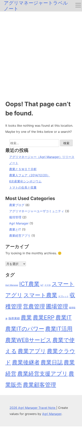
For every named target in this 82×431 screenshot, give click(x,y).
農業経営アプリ (20, 235)
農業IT (63, 317)
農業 (26, 317)
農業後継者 (26, 362)
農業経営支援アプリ (42, 373)
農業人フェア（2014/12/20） (29, 175)
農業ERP (44, 317)
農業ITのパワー (24, 328)
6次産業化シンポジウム (25, 181)
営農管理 (34, 306)
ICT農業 (29, 283)
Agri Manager (19, 223)
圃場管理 (57, 306)
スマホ (47, 285)
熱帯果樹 (14, 318)
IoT (41, 285)
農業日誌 (52, 362)
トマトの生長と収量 (23, 187)
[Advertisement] (41, 54)
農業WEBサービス (28, 340)
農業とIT (15, 229)
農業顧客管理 (39, 384)
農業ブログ (16, 205)
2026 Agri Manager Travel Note (33, 408)
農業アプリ (32, 351)
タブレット (63, 296)
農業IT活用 (58, 328)
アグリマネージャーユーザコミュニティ (36, 211)
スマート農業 (40, 295)
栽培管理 (15, 217)
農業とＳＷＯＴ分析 (23, 169)
